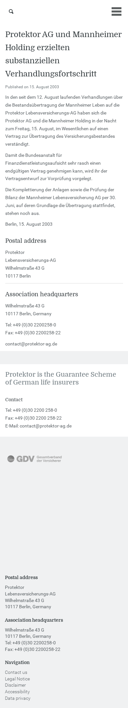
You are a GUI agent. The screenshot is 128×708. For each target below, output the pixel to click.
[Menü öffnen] (116, 11)
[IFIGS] (28, 546)
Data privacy (18, 698)
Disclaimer (15, 685)
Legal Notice (17, 678)
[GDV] (34, 463)
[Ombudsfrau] (31, 504)
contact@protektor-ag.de (31, 343)
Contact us (16, 672)
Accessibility (17, 691)
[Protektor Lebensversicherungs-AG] (64, 11)
